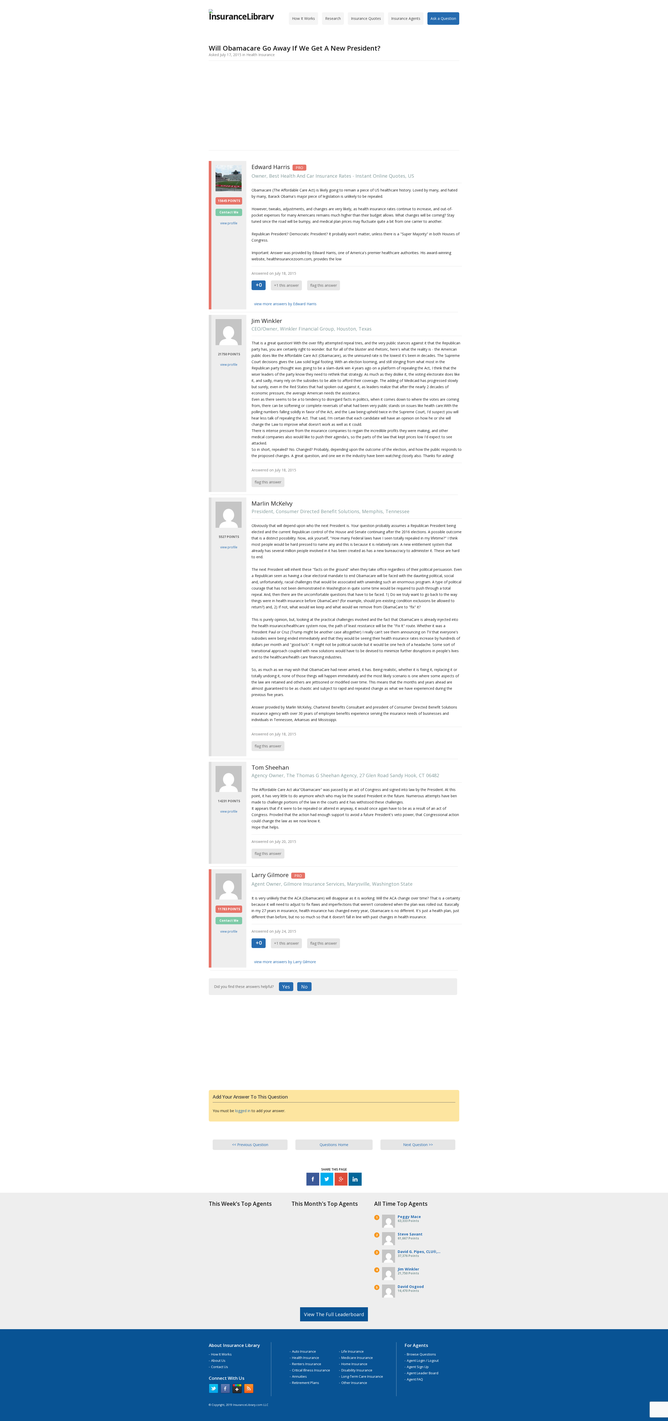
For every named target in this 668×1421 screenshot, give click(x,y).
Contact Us (219, 1366)
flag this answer (323, 285)
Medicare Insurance (357, 1357)
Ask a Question (443, 18)
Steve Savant (410, 1234)
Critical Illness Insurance (311, 1370)
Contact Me (228, 212)
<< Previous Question (250, 1144)
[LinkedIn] (355, 1180)
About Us (218, 1360)
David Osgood (411, 1286)
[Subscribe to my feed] (249, 1389)
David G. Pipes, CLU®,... (419, 1251)
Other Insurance (354, 1382)
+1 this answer (286, 285)
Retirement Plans (305, 1382)
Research (333, 18)
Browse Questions (421, 1354)
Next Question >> (418, 1144)
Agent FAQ (415, 1379)
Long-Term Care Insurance (362, 1376)
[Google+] (341, 1180)
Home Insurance (354, 1364)
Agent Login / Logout (423, 1360)
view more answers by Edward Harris (285, 303)
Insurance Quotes (366, 18)
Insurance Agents (405, 18)
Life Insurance (352, 1351)
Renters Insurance (306, 1364)
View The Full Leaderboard (334, 1314)
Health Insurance (305, 1357)
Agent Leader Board (422, 1373)
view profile (228, 223)
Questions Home (334, 1144)
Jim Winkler (408, 1269)
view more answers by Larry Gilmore (285, 961)
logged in (242, 1110)
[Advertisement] (334, 104)
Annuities (299, 1376)
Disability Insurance (356, 1370)
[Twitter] (326, 1180)
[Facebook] (312, 1180)
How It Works (303, 18)
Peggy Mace (409, 1216)
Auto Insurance (304, 1351)
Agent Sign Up (418, 1366)
